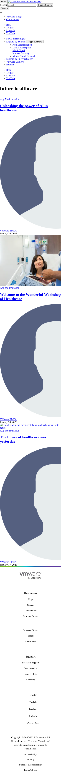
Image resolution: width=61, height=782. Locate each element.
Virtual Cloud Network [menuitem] (24, 56)
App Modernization (9, 99)
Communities (12, 19)
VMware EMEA (8, 230)
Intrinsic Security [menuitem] (21, 53)
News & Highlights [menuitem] (15, 38)
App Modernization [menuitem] (22, 44)
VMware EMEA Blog (31, 1)
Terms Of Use (30, 770)
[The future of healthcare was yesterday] (30, 427)
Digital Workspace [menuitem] (22, 47)
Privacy (30, 759)
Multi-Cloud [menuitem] (19, 50)
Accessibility (30, 754)
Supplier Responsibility (30, 764)
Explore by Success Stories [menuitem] (19, 59)
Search (3, 4)
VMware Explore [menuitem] (15, 61)
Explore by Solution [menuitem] (16, 41)
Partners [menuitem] (10, 64)
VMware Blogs (14, 16)
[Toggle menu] (1, 12)
